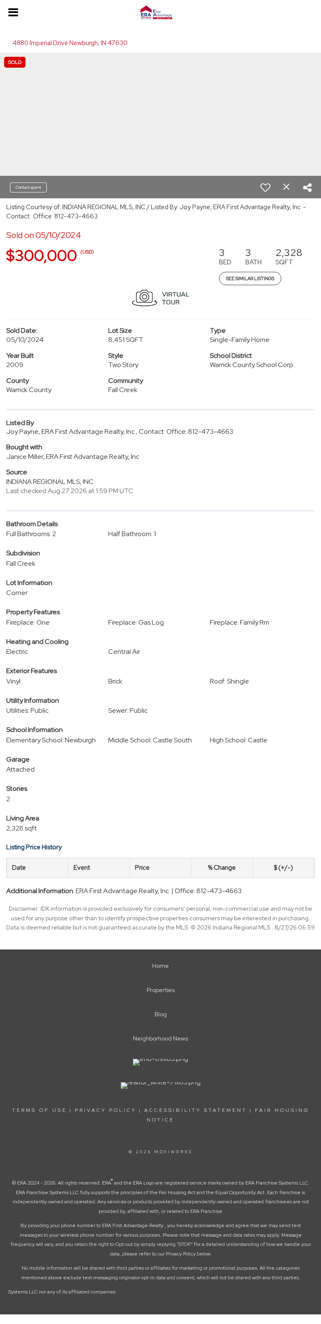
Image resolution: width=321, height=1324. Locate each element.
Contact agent (28, 187)
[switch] (265, 187)
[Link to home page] (160, 12)
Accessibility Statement (195, 1110)
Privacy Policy (105, 1110)
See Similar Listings (250, 278)
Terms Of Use (39, 1110)
